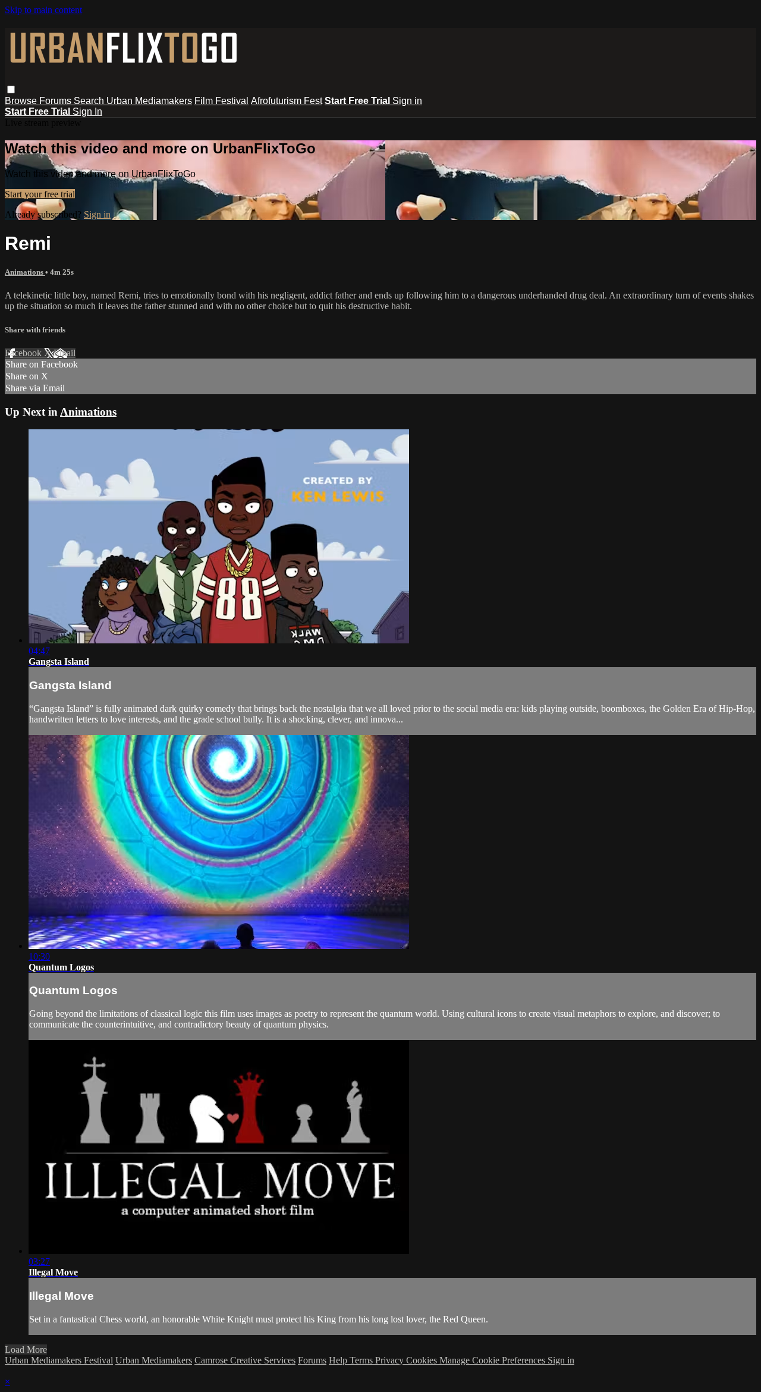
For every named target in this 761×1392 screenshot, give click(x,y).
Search (90, 101)
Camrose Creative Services (244, 1360)
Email (65, 353)
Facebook (24, 353)
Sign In (87, 111)
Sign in (407, 101)
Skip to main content (43, 10)
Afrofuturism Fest (286, 101)
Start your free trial (40, 194)
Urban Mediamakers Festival (59, 1360)
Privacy (390, 1360)
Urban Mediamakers (149, 101)
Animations (25, 272)
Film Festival (221, 101)
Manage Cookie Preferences (493, 1360)
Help (339, 1360)
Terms (362, 1360)
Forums (56, 101)
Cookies (422, 1360)
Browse (22, 101)
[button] (11, 89)
